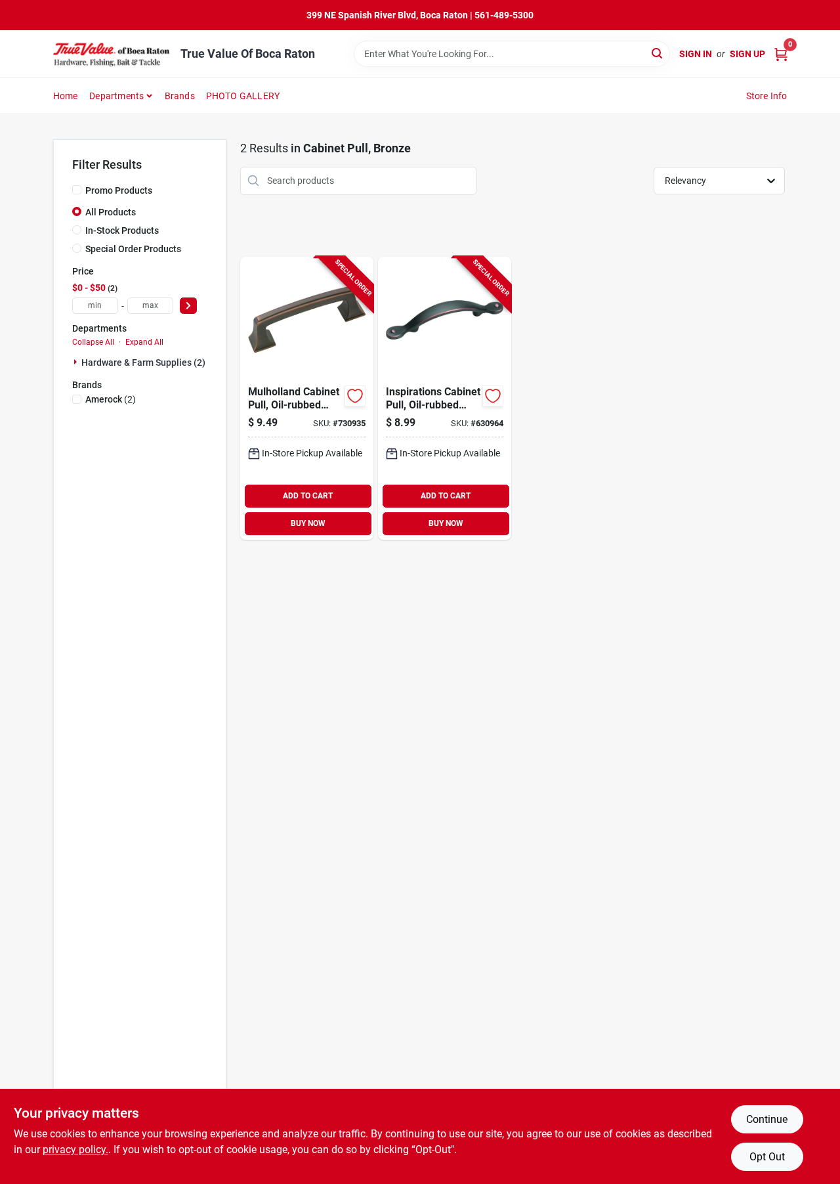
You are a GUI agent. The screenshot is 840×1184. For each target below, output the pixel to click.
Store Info (767, 96)
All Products (110, 212)
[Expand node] (76, 361)
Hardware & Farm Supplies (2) (143, 362)
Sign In (695, 54)
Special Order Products (133, 249)
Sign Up (747, 54)
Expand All (144, 342)
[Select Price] (188, 305)
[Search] (657, 53)
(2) (110, 399)
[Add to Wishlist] (355, 395)
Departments (116, 96)
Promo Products (118, 190)
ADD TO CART (308, 495)
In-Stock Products (122, 230)
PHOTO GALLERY (243, 96)
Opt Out (767, 1157)
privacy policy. (75, 1149)
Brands (180, 96)
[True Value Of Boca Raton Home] (112, 53)
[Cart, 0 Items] (781, 54)
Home (65, 96)
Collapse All (93, 342)
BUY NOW (308, 523)
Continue (767, 1119)
